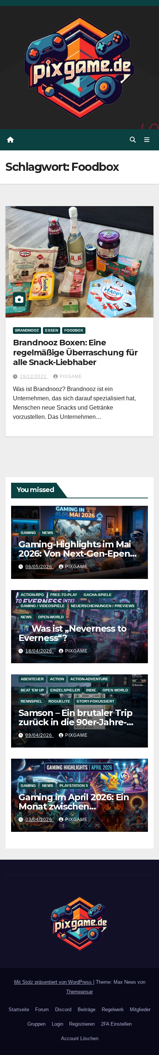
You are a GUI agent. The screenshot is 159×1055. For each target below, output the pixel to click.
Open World (115, 690)
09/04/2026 (40, 735)
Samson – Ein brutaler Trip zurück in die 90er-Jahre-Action (75, 722)
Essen (51, 330)
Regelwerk (113, 1009)
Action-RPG (32, 595)
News (47, 533)
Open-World (51, 617)
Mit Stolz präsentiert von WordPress (53, 982)
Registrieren (82, 1024)
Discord (63, 1009)
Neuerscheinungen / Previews (103, 606)
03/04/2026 (40, 819)
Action (57, 679)
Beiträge (86, 1009)
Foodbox (73, 330)
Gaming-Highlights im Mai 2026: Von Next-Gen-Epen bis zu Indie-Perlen (74, 553)
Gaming (28, 533)
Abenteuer (32, 679)
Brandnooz (27, 330)
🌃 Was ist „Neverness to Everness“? (72, 633)
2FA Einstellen (116, 1024)
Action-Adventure (89, 679)
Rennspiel (31, 701)
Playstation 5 (74, 786)
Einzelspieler (65, 690)
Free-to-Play (63, 595)
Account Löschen (79, 1038)
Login (57, 1024)
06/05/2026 (40, 566)
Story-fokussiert (95, 701)
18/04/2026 (40, 651)
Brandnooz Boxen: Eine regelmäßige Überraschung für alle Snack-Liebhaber (75, 352)
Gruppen (36, 1024)
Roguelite (59, 701)
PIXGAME (71, 376)
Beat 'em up (32, 690)
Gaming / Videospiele (43, 606)
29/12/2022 (34, 376)
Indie (91, 690)
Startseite (19, 1009)
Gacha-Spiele (98, 595)
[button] (133, 140)
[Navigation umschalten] (147, 140)
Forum (42, 1009)
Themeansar (79, 991)
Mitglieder (140, 1009)
